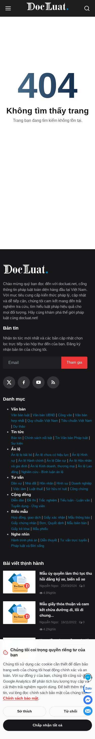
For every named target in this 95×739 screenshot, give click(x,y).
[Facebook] (24, 382)
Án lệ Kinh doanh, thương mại (52, 466)
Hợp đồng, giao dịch (26, 517)
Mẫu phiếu (40, 529)
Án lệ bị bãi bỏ (21, 455)
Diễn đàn (17, 500)
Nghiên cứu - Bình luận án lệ (42, 472)
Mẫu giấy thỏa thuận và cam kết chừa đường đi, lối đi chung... (64, 609)
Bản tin (16, 438)
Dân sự (16, 483)
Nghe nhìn (20, 534)
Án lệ (15, 449)
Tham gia (74, 362)
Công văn (65, 415)
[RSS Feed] (53, 382)
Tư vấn (17, 477)
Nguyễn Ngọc (49, 586)
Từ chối (70, 711)
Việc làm (19, 489)
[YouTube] (38, 382)
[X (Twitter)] (9, 382)
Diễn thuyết (48, 540)
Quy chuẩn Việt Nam (42, 421)
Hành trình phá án (24, 540)
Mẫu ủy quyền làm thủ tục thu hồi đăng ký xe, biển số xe (66, 576)
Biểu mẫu (19, 511)
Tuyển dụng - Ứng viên (28, 506)
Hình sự (62, 483)
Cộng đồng (21, 494)
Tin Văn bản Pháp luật (71, 438)
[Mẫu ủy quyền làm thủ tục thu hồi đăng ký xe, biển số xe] (19, 582)
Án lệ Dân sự (56, 461)
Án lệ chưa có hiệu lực (52, 455)
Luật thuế (36, 489)
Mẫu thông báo (79, 517)
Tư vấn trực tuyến (73, 540)
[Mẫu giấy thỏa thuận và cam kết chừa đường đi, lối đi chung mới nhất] (19, 612)
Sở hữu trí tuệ (56, 489)
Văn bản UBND (44, 415)
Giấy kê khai (20, 529)
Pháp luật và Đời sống (27, 546)
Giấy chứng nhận (23, 523)
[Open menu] (8, 8)
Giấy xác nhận (54, 517)
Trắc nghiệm (48, 500)
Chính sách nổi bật (38, 438)
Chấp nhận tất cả (47, 725)
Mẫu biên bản (77, 523)
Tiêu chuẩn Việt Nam (76, 421)
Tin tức (17, 432)
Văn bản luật (20, 415)
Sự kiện (17, 443)
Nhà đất (30, 483)
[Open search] (87, 8)
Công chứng (79, 489)
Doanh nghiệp (81, 483)
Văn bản (18, 409)
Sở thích (24, 711)
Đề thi (31, 500)
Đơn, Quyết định (52, 523)
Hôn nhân (46, 483)
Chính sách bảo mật (20, 698)
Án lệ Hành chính (31, 461)
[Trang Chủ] (47, 8)
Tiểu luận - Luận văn (75, 500)
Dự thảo (19, 426)
